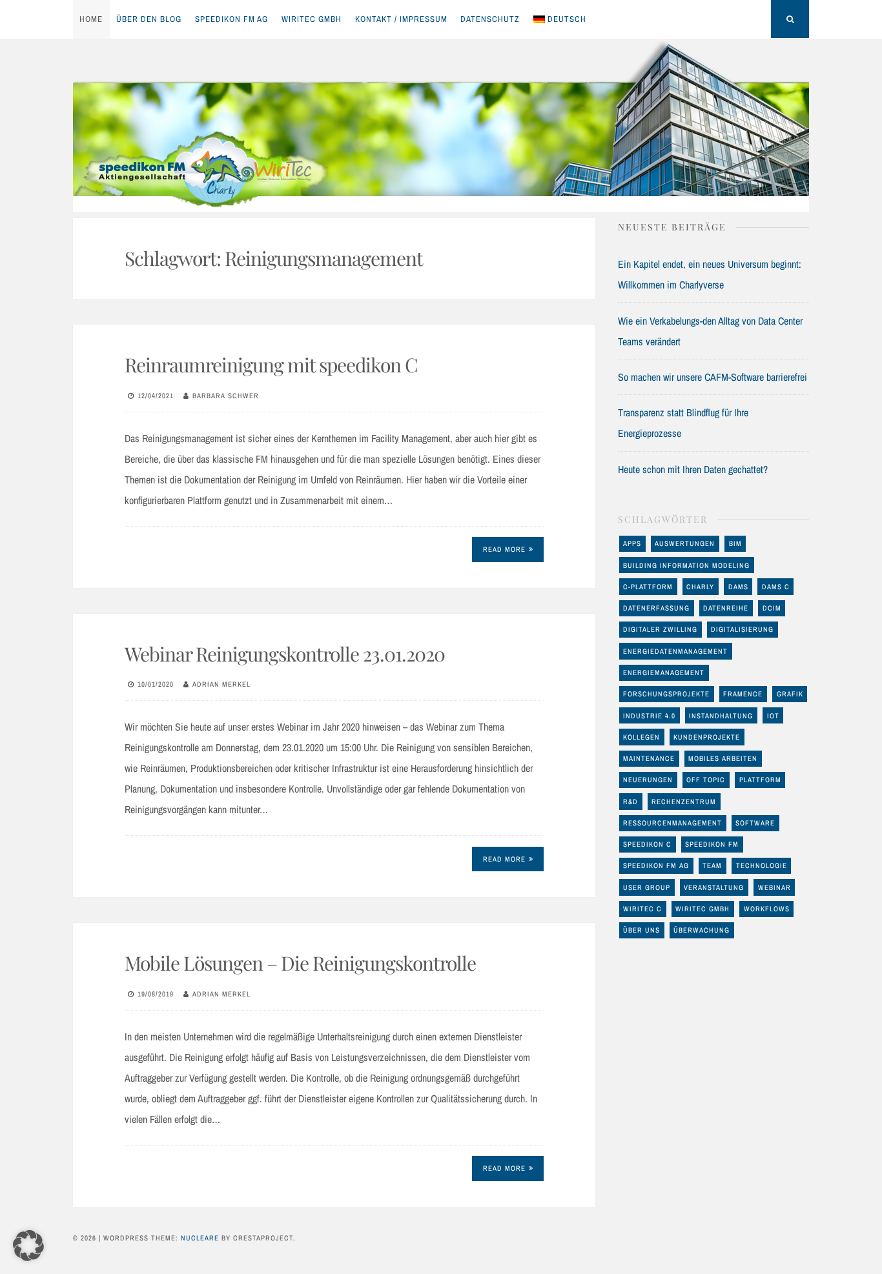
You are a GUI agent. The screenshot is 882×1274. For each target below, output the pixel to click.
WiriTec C (642, 908)
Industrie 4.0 (649, 715)
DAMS (738, 586)
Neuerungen (648, 779)
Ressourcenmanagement (672, 822)
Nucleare (200, 1237)
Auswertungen (685, 543)
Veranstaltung (714, 887)
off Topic (705, 779)
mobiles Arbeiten (722, 758)
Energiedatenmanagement (675, 651)
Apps (632, 543)
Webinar (774, 887)
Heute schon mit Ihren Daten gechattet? (693, 469)
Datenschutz (490, 19)
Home (91, 19)
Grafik (790, 693)
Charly (700, 586)
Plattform (760, 779)
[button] (28, 1245)
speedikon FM (712, 844)
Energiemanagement (663, 672)
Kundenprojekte (706, 737)
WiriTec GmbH (312, 19)
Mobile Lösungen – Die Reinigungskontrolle (300, 963)
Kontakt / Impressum (401, 19)
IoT (773, 715)
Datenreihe (725, 607)
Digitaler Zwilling (660, 629)
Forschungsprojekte (666, 693)
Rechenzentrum (683, 801)
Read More (504, 549)
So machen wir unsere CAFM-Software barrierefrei (712, 377)
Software (755, 822)
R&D (630, 801)
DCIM (772, 607)
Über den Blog (148, 19)
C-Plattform (648, 586)
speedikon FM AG (231, 19)
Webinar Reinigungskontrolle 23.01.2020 (285, 654)
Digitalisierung (742, 629)
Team (712, 865)
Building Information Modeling (686, 565)
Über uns (641, 930)
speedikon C (647, 844)
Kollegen (641, 737)
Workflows (767, 908)
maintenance (649, 758)
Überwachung (701, 930)
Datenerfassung (656, 607)
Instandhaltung (721, 715)
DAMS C (776, 586)
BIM (735, 543)
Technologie (761, 865)
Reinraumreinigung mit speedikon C (271, 365)
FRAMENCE (743, 693)
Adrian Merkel (221, 684)
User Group (646, 887)
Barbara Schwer (225, 395)
